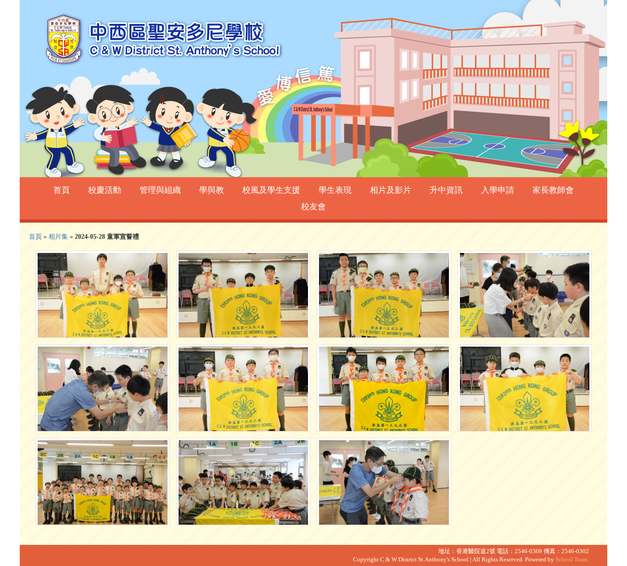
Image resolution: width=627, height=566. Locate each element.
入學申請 (497, 190)
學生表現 (335, 190)
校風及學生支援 (271, 190)
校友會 (313, 206)
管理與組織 (160, 190)
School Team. (572, 559)
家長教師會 (553, 190)
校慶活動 (104, 190)
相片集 (58, 236)
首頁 (61, 190)
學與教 (211, 190)
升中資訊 (446, 190)
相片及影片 (390, 190)
